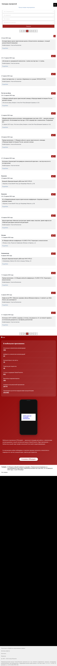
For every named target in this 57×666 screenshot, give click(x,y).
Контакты (3, 653)
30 (27, 31)
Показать (28, 26)
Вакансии (3, 656)
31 (29, 31)
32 (32, 31)
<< (20, 31)
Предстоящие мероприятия (27, 7)
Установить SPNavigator (28, 459)
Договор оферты (5, 651)
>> (36, 31)
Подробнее (5, 48)
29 (24, 31)
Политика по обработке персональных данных (13, 648)
